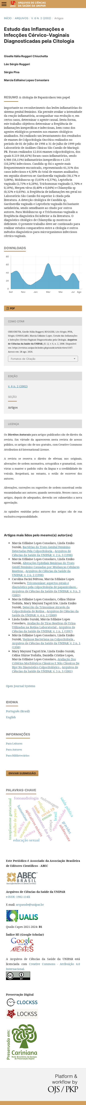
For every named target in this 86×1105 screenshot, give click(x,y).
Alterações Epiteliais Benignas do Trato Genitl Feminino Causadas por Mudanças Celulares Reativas (45, 567)
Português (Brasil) (18, 711)
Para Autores (14, 749)
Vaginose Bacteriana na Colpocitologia (48, 639)
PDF (12, 308)
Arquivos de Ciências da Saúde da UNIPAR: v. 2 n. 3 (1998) (42, 553)
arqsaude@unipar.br (30, 904)
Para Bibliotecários (17, 755)
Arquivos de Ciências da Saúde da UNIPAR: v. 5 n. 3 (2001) (45, 669)
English (11, 717)
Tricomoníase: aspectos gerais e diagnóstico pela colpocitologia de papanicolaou (44, 585)
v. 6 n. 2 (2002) (41, 18)
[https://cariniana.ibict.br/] (22, 1059)
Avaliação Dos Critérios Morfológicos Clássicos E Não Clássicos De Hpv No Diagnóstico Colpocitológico (45, 663)
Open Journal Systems (20, 686)
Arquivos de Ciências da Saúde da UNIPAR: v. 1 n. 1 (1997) (43, 629)
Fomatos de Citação (23, 358)
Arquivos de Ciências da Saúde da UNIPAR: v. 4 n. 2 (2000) (45, 613)
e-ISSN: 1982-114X (18, 897)
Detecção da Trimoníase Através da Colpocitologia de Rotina (41, 609)
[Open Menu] (4, 4)
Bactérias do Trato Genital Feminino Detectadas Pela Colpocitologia (41, 549)
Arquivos (21, 18)
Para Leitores (14, 743)
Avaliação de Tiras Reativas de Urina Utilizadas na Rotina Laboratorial (44, 625)
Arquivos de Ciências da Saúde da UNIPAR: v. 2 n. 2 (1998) (41, 573)
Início (8, 18)
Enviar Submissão (22, 773)
